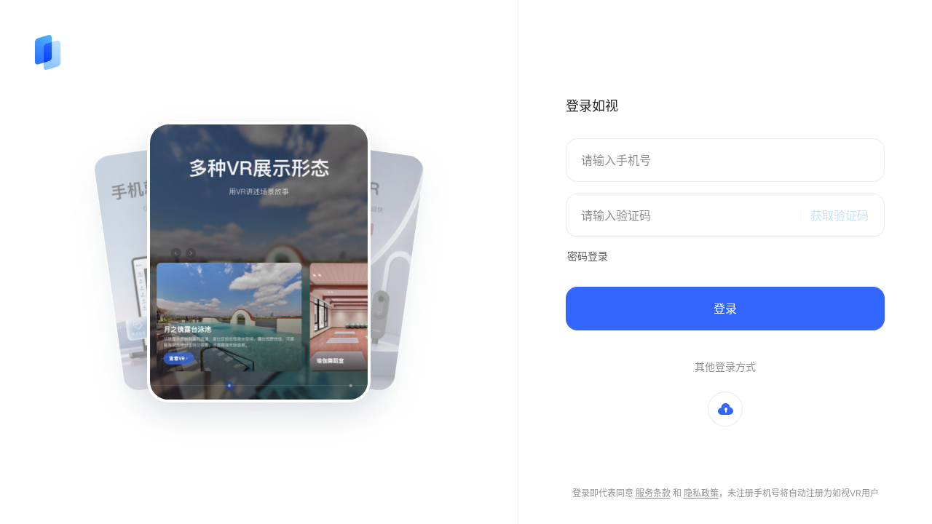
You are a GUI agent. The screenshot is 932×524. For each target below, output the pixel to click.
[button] (725, 409)
